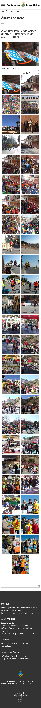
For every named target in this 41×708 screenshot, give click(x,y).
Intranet (20, 701)
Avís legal (20, 693)
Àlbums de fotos (12, 11)
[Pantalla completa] (37, 72)
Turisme (5, 639)
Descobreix (6, 643)
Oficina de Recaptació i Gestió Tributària (19, 633)
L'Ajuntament (7, 622)
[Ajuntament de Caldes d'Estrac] (20, 7)
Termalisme (6, 646)
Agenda (26, 643)
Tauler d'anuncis (23, 656)
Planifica (17, 643)
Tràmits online (7, 656)
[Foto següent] (36, 54)
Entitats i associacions (11, 610)
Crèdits (20, 691)
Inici (2, 11)
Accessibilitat (20, 697)
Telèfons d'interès (31, 613)
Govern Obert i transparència (14, 625)
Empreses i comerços (10, 613)
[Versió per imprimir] (38, 586)
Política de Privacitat (20, 695)
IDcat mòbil (25, 658)
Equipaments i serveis (27, 607)
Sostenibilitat (20, 699)
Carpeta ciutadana (9, 658)
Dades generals (8, 607)
